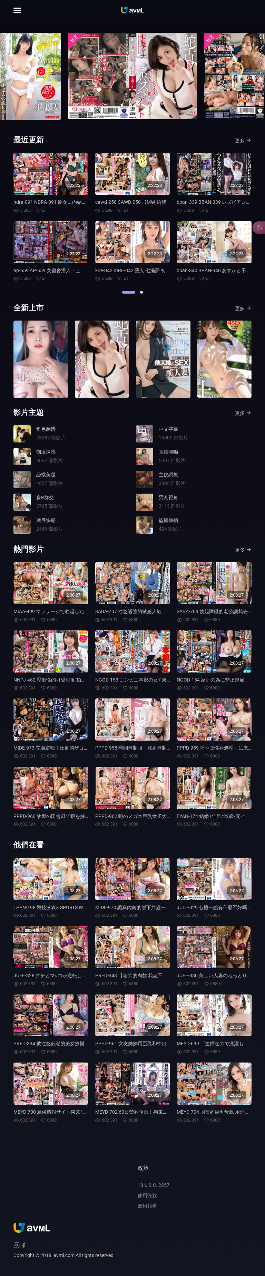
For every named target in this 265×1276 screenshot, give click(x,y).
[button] (129, 292)
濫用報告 (147, 1206)
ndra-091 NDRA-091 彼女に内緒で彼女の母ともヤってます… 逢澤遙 (85, 202)
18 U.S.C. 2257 (153, 1185)
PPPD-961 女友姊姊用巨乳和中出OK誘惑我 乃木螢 (149, 1043)
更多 (240, 140)
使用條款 (147, 1195)
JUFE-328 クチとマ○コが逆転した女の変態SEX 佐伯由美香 (76, 975)
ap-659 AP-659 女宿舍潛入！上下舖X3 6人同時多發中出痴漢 (78, 270)
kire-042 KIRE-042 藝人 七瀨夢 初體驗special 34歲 (148, 270)
